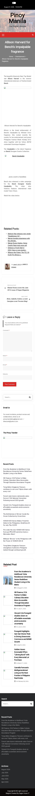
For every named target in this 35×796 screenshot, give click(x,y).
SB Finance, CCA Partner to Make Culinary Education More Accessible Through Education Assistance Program (17, 480)
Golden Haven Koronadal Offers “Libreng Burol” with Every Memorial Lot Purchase (21, 654)
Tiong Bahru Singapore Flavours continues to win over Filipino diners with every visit (17, 489)
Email (5, 365)
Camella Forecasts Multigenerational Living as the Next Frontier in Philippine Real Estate (22, 673)
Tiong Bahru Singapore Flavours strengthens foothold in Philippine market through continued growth (15, 548)
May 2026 (4, 779)
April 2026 (4, 782)
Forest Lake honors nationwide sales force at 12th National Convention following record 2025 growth (16, 498)
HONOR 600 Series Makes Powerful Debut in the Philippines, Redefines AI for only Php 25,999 (16, 523)
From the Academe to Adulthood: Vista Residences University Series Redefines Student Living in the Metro (17, 471)
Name (5, 355)
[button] (33, 35)
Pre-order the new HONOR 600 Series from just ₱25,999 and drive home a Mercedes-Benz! (16, 532)
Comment (6, 330)
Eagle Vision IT (24, 793)
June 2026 (5, 776)
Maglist (8, 793)
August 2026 (5, 769)
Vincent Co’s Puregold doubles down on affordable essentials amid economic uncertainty (17, 507)
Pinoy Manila (17, 18)
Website (5, 374)
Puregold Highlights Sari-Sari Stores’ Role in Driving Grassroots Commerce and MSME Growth (23, 636)
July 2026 (4, 773)
